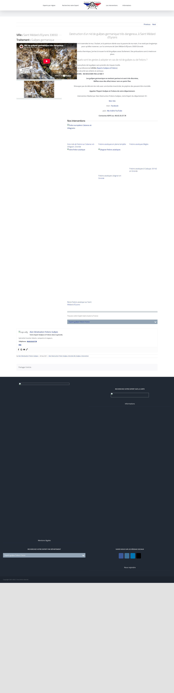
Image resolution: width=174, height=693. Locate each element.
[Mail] (138, 686)
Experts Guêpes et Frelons (107, 68)
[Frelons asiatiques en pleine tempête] (112, 199)
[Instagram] (127, 686)
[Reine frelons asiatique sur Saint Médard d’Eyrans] (81, 354)
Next (154, 24)
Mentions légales (44, 671)
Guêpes (78, 487)
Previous (147, 24)
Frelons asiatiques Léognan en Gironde (109, 308)
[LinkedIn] (132, 686)
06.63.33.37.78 (32, 472)
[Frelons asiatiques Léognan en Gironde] (112, 291)
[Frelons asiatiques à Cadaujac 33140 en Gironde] (143, 354)
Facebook (114, 106)
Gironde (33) (72, 487)
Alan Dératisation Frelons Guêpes (28, 487)
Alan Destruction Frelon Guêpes (58, 487)
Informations (130, 535)
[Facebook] (18, 481)
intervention (85, 487)
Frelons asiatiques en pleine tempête (112, 277)
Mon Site (112, 101)
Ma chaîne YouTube (114, 111)
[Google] (21, 481)
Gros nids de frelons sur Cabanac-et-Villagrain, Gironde (81, 145)
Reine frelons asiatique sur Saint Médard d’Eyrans (79, 434)
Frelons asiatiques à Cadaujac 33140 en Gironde (143, 434)
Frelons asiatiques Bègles (138, 277)
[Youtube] (24, 481)
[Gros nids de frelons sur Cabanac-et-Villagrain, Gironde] (81, 133)
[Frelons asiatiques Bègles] (143, 199)
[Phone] (27, 481)
